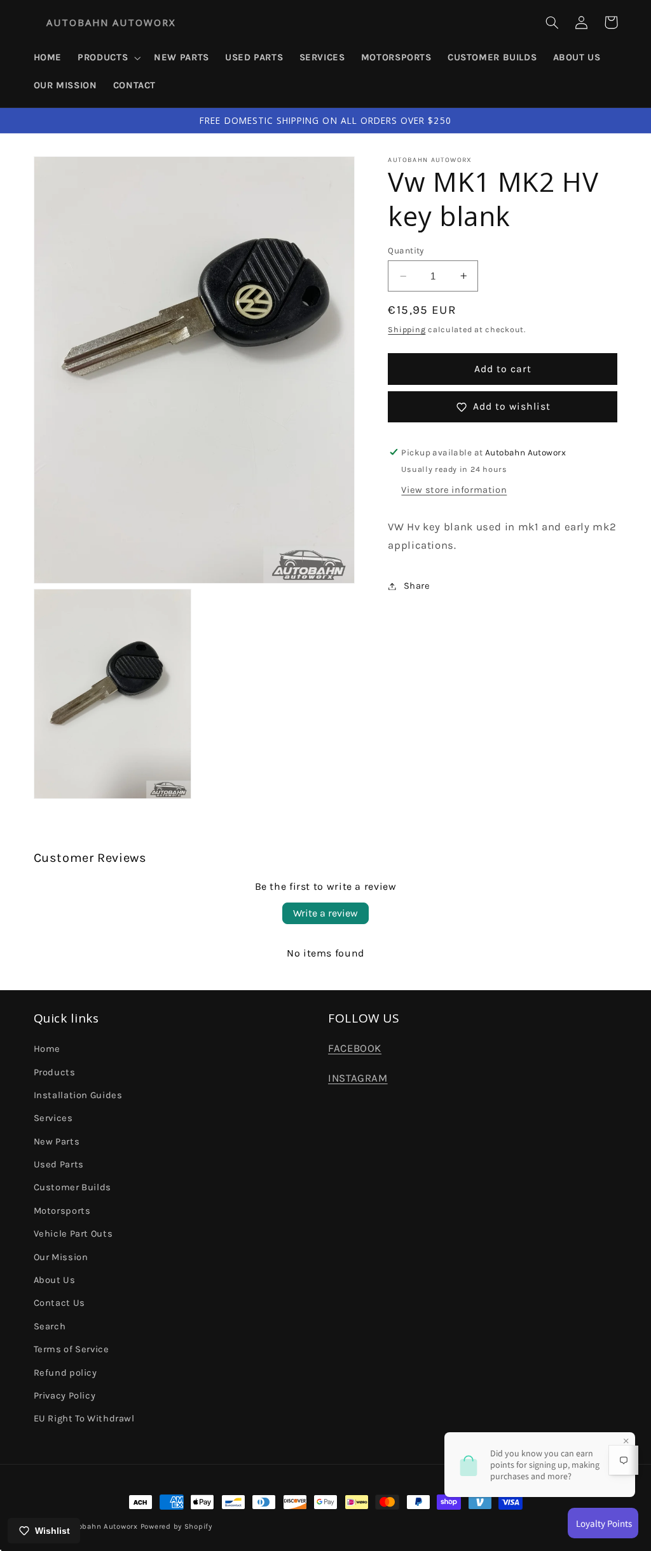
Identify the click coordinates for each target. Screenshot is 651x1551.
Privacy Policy (65, 1395)
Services (53, 1118)
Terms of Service (71, 1349)
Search (50, 1326)
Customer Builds (72, 1187)
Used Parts (59, 1164)
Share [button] (417, 586)
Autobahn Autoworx (101, 1526)
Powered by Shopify (176, 1526)
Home (47, 1049)
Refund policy (65, 1372)
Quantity (405, 250)
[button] (108, 58)
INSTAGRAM (358, 1078)
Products (55, 1072)
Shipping (406, 329)
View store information (454, 490)
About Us (55, 1280)
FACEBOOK (354, 1048)
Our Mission (61, 1257)
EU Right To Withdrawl (84, 1418)
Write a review (325, 913)
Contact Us (59, 1303)
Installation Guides (78, 1095)
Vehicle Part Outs (73, 1233)
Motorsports (62, 1210)
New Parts (57, 1141)
